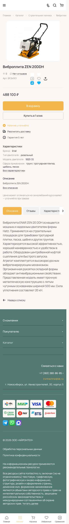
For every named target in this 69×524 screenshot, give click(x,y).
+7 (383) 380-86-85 (50, 373)
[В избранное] (39, 78)
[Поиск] (54, 5)
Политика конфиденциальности (21, 455)
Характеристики (53, 210)
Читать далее (30, 503)
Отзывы (31, 210)
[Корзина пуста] (62, 5)
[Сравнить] (32, 78)
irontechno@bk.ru (53, 378)
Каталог (8, 342)
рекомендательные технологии (21, 467)
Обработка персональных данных (22, 449)
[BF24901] (33, 41)
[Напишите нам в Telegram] (5, 423)
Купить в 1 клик (33, 116)
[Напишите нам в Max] (18, 423)
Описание (12, 210)
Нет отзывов (20, 73)
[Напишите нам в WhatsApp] (12, 423)
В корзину (33, 106)
